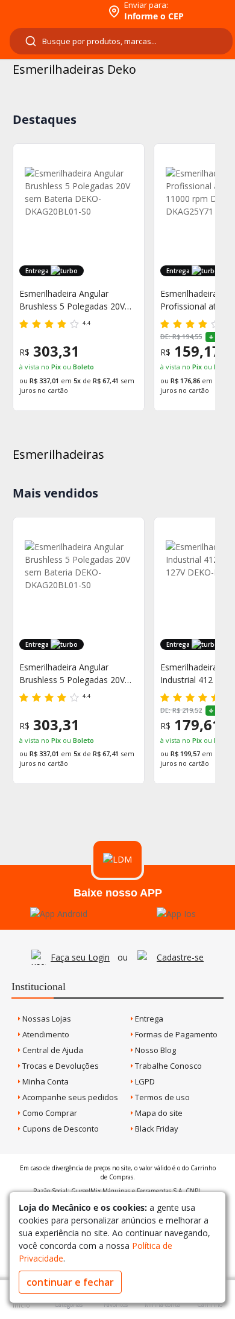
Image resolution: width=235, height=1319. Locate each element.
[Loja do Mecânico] (52, 10)
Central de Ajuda (51, 1050)
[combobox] (121, 41)
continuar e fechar (70, 1282)
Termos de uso (161, 1097)
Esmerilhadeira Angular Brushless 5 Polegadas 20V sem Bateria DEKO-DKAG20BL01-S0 (72, 300)
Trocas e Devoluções (59, 1065)
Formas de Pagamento (175, 1034)
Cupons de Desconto (59, 1128)
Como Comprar (48, 1112)
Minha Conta (44, 1081)
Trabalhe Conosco (167, 1065)
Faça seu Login (80, 957)
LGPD (144, 1081)
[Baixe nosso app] (58, 913)
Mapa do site (158, 1112)
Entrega (148, 1018)
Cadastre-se (180, 957)
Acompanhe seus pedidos (69, 1097)
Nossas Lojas (45, 1018)
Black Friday (155, 1128)
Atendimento (44, 1034)
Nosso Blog (154, 1050)
